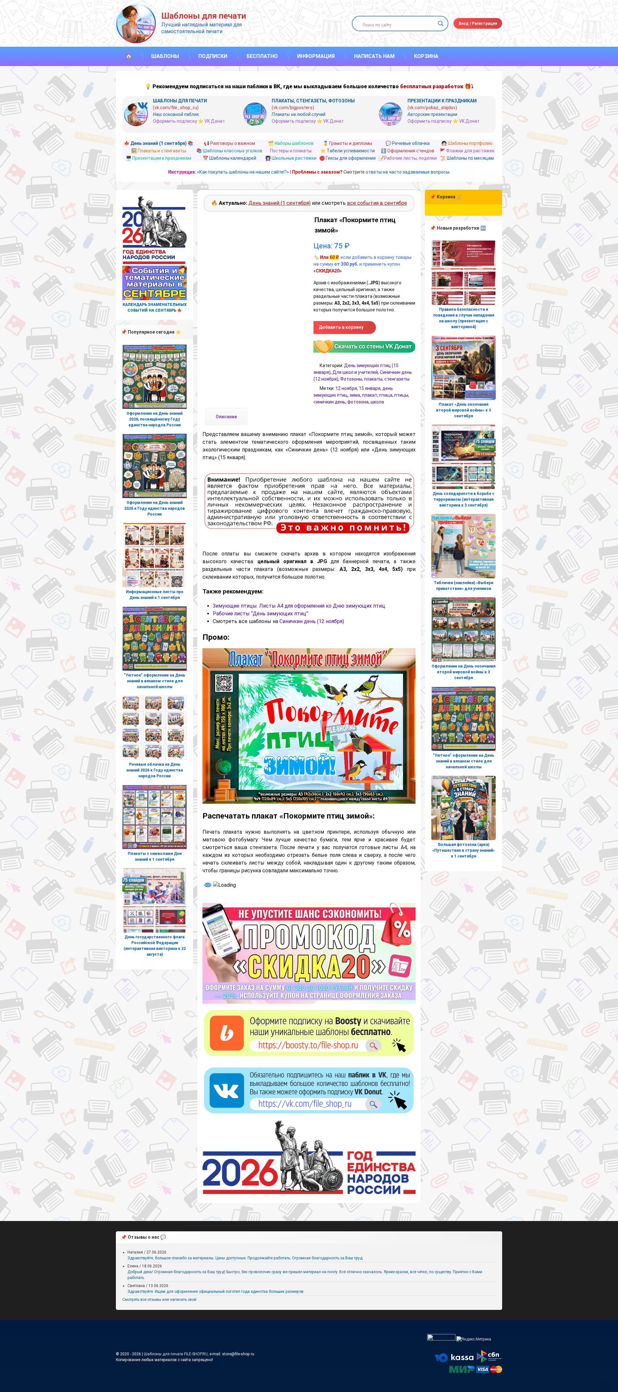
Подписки (212, 56)
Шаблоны (165, 56)
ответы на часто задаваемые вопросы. (408, 172)
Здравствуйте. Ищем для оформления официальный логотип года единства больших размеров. (215, 1291)
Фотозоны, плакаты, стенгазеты (374, 379)
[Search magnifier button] (440, 23)
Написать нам (374, 56)
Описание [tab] (226, 416)
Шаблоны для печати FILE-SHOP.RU (176, 1354)
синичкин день (329, 401)
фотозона (358, 401)
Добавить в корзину (341, 327)
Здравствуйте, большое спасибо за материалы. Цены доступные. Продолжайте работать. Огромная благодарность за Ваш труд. (245, 1258)
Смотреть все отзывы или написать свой (159, 1299)
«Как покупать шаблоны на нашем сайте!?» (243, 172)
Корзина (426, 56)
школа (377, 401)
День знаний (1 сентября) (279, 203)
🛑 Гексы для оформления (347, 158)
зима (355, 395)
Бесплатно (262, 56)
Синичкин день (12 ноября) (311, 621)
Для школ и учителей (355, 372)
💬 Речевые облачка (408, 143)
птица (385, 395)
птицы (401, 395)
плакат (369, 395)
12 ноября (346, 388)
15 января (369, 388)
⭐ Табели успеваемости (347, 150)
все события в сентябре (377, 203)
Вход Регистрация (478, 23)
